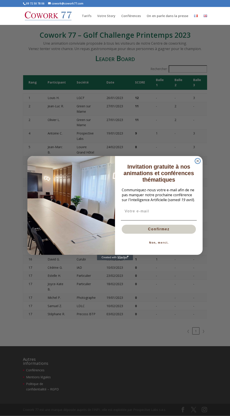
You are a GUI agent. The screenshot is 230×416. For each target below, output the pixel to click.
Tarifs (86, 16)
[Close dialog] (197, 161)
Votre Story (106, 16)
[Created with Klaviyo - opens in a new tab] (115, 257)
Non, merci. (159, 242)
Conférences (131, 16)
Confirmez (159, 229)
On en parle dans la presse (167, 16)
